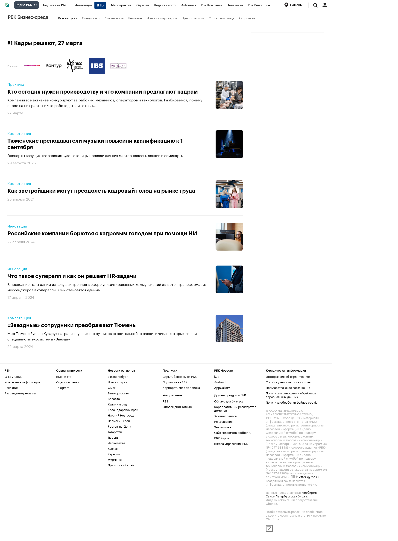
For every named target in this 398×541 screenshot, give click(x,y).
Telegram (62, 387)
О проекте (247, 17)
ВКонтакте (63, 376)
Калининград (117, 404)
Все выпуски (67, 17)
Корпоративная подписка (181, 387)
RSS (165, 401)
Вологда (114, 398)
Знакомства (222, 426)
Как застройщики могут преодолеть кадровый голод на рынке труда (101, 191)
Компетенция (19, 133)
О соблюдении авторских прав (288, 381)
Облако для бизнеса (228, 401)
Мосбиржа (309, 492)
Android (219, 381)
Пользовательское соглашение (288, 387)
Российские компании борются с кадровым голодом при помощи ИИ (102, 233)
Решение (135, 17)
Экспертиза (114, 17)
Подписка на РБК (175, 381)
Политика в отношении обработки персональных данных (291, 394)
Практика (15, 84)
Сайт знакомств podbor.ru (233, 432)
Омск (112, 387)
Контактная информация (22, 381)
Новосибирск (117, 381)
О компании (14, 376)
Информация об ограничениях (288, 376)
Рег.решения (223, 421)
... (268, 4)
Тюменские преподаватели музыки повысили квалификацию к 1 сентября (95, 144)
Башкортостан (118, 392)
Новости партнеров (161, 17)
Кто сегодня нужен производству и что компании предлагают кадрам (102, 92)
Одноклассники (67, 381)
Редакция (11, 387)
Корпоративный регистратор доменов (235, 408)
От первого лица (221, 17)
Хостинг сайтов (225, 415)
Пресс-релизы (192, 17)
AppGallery (222, 387)
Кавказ (112, 448)
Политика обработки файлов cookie (292, 402)
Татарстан (115, 431)
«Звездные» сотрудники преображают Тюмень (71, 325)
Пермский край (119, 420)
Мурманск (115, 459)
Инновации (17, 225)
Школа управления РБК (231, 443)
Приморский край (121, 464)
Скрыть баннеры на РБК (180, 376)
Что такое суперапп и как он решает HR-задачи (72, 276)
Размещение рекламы (20, 392)
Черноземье (116, 442)
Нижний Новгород (121, 415)
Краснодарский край (123, 409)
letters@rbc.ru (308, 476)
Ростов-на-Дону (119, 426)
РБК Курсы (221, 437)
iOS (216, 376)
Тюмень (113, 437)
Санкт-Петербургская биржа (286, 496)
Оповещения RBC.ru (177, 406)
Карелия (114, 453)
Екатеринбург (118, 376)
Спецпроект (91, 17)
